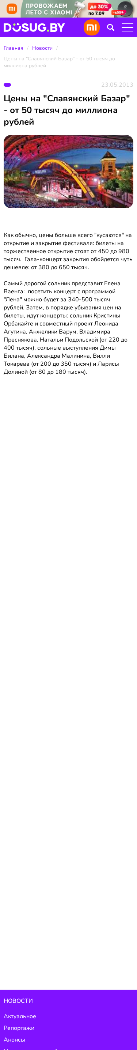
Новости (42, 48)
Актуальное (20, 1016)
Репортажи (19, 1028)
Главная (13, 48)
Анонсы (14, 1040)
